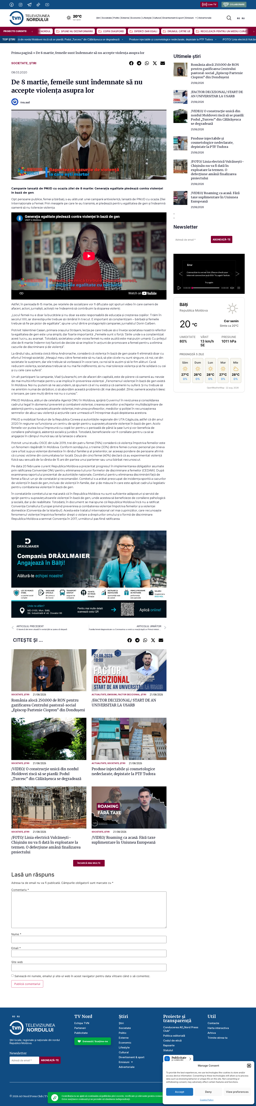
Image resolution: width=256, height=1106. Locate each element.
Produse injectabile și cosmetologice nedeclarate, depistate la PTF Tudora (113, 39)
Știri (98, 18)
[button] (249, 1065)
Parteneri (80, 1028)
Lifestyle (147, 18)
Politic (116, 18)
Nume (16, 934)
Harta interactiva (218, 1028)
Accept (179, 1091)
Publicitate (81, 1033)
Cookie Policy (207, 1100)
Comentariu (20, 889)
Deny (208, 1091)
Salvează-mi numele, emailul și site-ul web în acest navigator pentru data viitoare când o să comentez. (82, 976)
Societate (107, 18)
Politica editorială (174, 1035)
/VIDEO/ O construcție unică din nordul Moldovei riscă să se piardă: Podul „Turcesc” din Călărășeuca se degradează (46, 774)
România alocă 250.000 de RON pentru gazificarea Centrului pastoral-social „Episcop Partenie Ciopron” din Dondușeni (48, 705)
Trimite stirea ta (217, 1037)
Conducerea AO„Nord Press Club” (180, 1029)
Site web (17, 962)
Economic (136, 18)
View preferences (237, 1091)
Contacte (213, 1023)
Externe (125, 18)
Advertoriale (204, 18)
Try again (209, 282)
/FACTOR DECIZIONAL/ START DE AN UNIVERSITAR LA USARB (217, 94)
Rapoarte (168, 1045)
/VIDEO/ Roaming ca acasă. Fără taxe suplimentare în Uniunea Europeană (215, 197)
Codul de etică (172, 1040)
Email (16, 948)
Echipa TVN (81, 1023)
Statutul (168, 1050)
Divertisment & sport (173, 18)
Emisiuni (189, 18)
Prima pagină (21, 53)
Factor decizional (129, 694)
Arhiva (212, 1033)
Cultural (157, 18)
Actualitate (99, 694)
